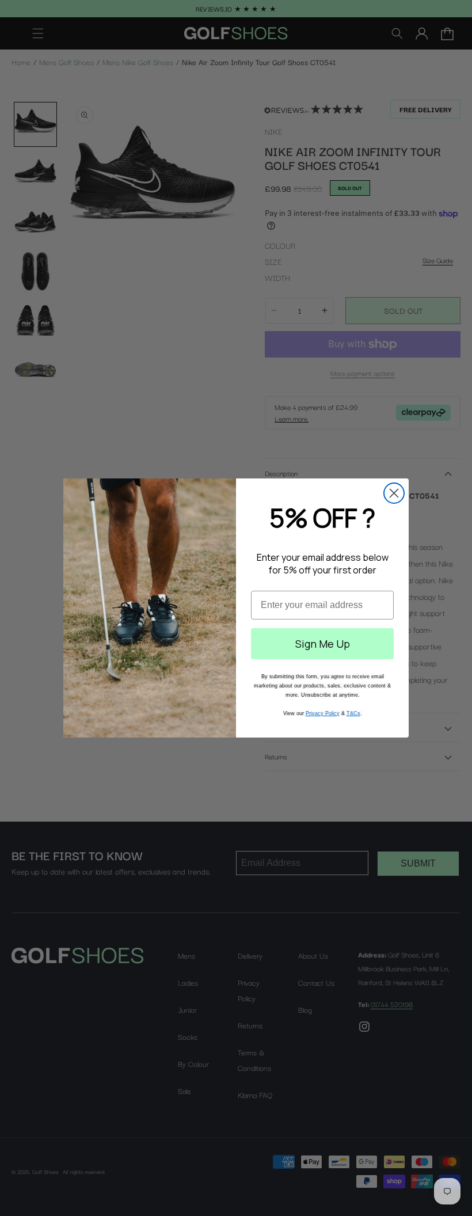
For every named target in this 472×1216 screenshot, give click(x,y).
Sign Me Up (322, 644)
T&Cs (353, 713)
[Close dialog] (394, 493)
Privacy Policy (323, 713)
